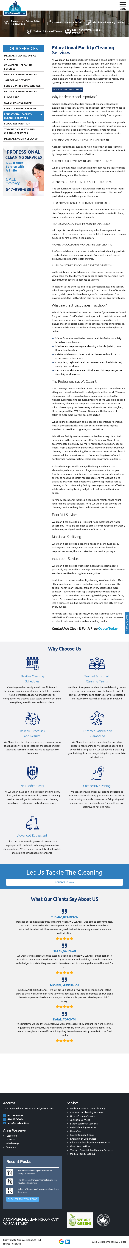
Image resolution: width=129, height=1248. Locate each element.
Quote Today (108, 628)
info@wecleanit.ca (18, 1123)
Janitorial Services (17, 80)
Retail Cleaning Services (20, 91)
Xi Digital (121, 1241)
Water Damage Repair (18, 102)
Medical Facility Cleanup (21, 138)
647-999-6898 (20, 189)
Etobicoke (11, 1135)
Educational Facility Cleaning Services (18, 116)
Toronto (10, 1139)
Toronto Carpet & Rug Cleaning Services (19, 131)
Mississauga (12, 1143)
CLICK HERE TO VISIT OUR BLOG (22, 1199)
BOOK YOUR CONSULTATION (67, 89)
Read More (30, 1174)
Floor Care (11, 97)
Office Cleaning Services (20, 74)
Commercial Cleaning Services (18, 67)
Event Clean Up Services (20, 108)
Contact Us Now (64, 882)
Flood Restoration (17, 123)
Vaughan (11, 1147)
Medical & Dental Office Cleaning (20, 57)
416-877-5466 (15, 1119)
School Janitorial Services (22, 86)
